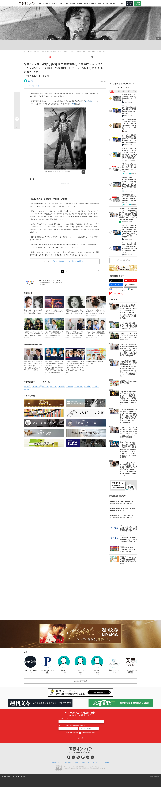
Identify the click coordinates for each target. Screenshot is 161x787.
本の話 (23, 776)
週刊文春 (72, 3)
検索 (122, 3)
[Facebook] (68, 757)
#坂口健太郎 (36, 386)
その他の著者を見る (80, 681)
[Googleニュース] (83, 757)
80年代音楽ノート (91, 101)
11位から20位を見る (123, 260)
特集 (61, 3)
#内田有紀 (61, 386)
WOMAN (87, 3)
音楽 (37, 86)
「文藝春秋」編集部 (128, 191)
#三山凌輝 (87, 386)
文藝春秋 (79, 3)
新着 (40, 3)
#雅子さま (45, 386)
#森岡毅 (26, 389)
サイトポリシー (97, 762)
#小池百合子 (78, 386)
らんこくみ (126, 173)
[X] (73, 757)
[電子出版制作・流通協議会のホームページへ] (58, 768)
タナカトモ (133, 173)
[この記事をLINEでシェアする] (17, 113)
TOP (25, 51)
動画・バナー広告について (82, 762)
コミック (105, 3)
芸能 (33, 86)
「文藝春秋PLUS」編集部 (126, 221)
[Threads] (78, 757)
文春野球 (112, 3)
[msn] (87, 757)
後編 (73, 104)
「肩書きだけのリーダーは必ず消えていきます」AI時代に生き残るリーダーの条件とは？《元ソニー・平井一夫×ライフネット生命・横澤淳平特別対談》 (33, 366)
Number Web (6, 776)
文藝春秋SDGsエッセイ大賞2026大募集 (94, 363)
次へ (94, 271)
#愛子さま (53, 386)
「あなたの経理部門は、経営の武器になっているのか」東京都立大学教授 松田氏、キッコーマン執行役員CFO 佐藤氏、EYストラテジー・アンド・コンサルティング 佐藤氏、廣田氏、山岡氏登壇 (75, 368)
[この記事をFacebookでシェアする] (17, 101)
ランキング (46, 3)
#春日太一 (96, 386)
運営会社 (107, 762)
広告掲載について (56, 762)
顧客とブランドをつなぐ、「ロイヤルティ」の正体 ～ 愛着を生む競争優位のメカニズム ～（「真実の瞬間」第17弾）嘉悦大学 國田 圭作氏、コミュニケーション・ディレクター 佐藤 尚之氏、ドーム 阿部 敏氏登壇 (54, 368)
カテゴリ (54, 3)
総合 (127, 87)
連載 (67, 3)
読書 (99, 3)
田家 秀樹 (30, 81)
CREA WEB (15, 776)
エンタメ (30, 51)
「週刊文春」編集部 (128, 102)
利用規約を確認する (72, 732)
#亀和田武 (70, 386)
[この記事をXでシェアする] (17, 96)
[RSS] (92, 757)
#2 (92, 57)
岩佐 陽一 (126, 131)
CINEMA (94, 3)
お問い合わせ (68, 762)
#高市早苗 (27, 386)
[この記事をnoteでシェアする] (16, 119)
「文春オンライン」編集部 (129, 160)
